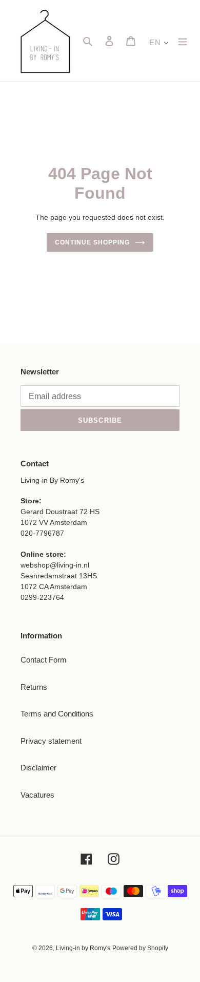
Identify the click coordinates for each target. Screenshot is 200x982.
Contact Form (44, 659)
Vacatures (37, 794)
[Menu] (182, 41)
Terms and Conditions (57, 713)
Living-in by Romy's (83, 948)
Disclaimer (38, 767)
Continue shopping (92, 242)
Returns (34, 687)
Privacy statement (51, 740)
